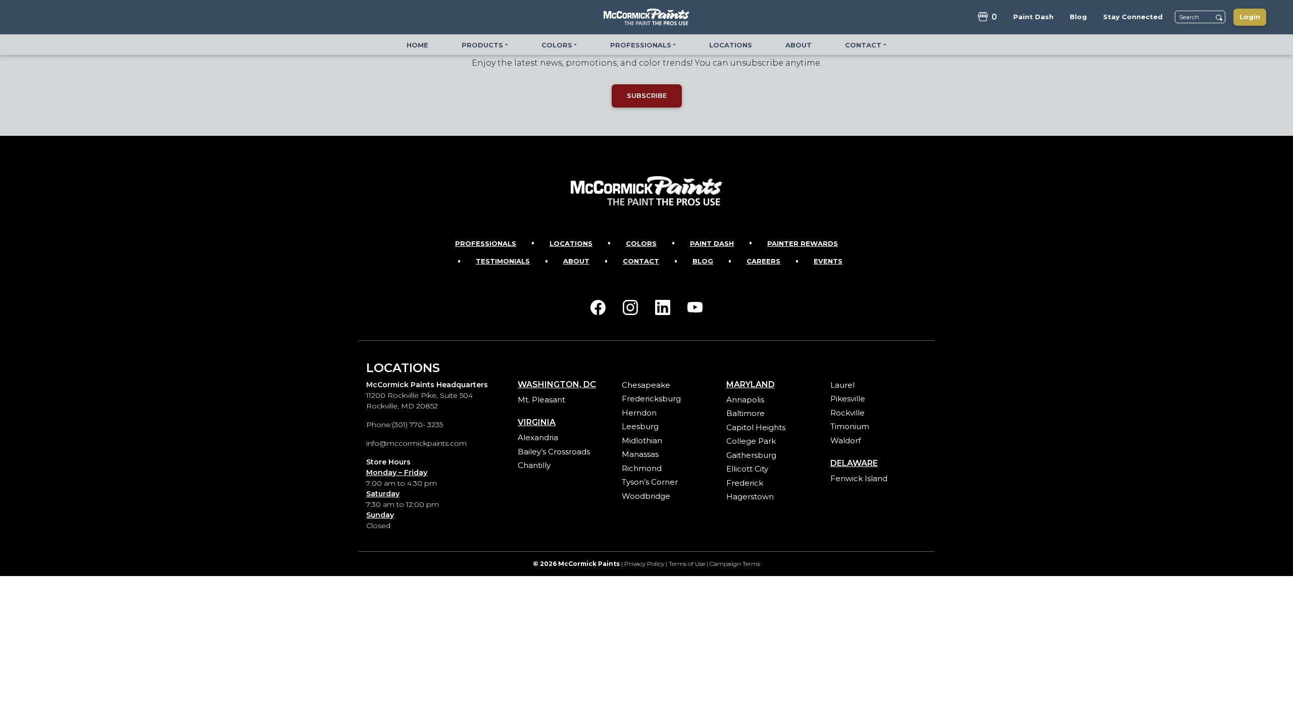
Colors (641, 243)
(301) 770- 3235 (417, 424)
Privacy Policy (644, 563)
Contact (641, 261)
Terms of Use (687, 563)
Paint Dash (712, 243)
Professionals (485, 243)
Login (1249, 17)
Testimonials (503, 261)
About (576, 261)
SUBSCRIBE (647, 95)
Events (828, 261)
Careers (763, 261)
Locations (571, 243)
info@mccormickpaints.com (416, 443)
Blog (702, 261)
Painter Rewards (802, 243)
